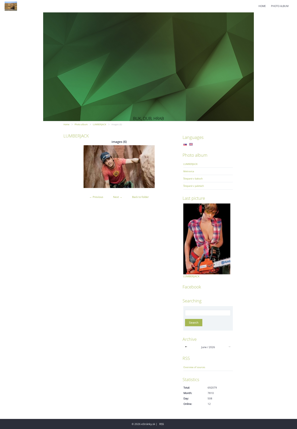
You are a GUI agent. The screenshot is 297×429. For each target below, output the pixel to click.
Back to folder (140, 197)
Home (262, 6)
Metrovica (188, 171)
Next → (117, 197)
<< (186, 347)
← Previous (96, 197)
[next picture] (169, 166)
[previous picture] (68, 166)
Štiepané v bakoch (193, 178)
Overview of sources (194, 367)
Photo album (279, 6)
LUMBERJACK (99, 124)
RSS (161, 424)
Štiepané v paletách (193, 185)
